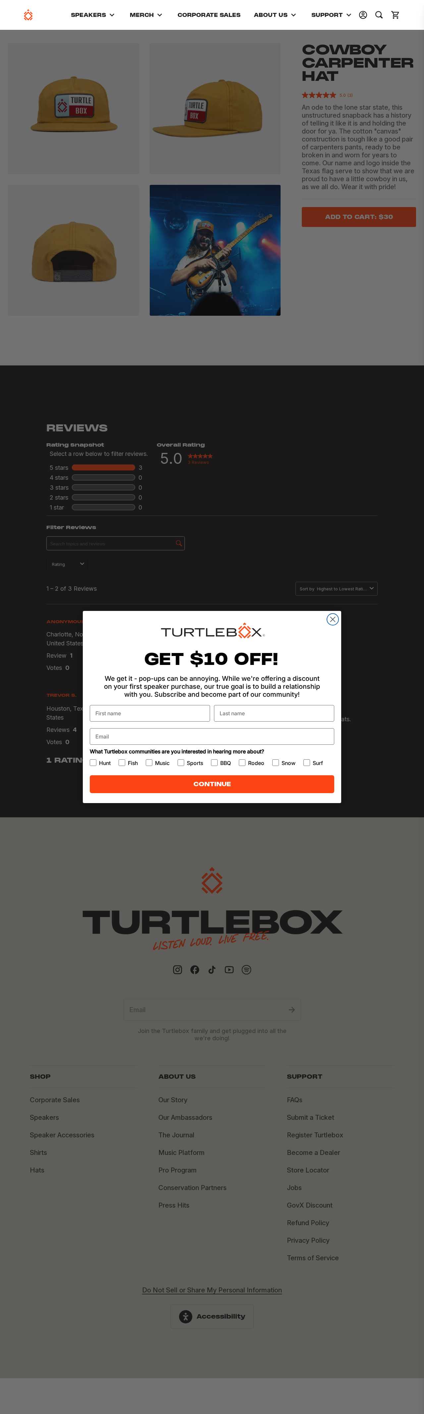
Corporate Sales (209, 15)
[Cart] (395, 15)
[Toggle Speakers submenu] (112, 15)
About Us (271, 15)
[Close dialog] (333, 619)
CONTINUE (212, 784)
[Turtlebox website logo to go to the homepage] (28, 15)
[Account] (363, 15)
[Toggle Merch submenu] (159, 15)
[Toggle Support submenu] (348, 15)
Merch (142, 15)
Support (327, 15)
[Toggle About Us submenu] (293, 15)
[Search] (379, 15)
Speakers (88, 15)
